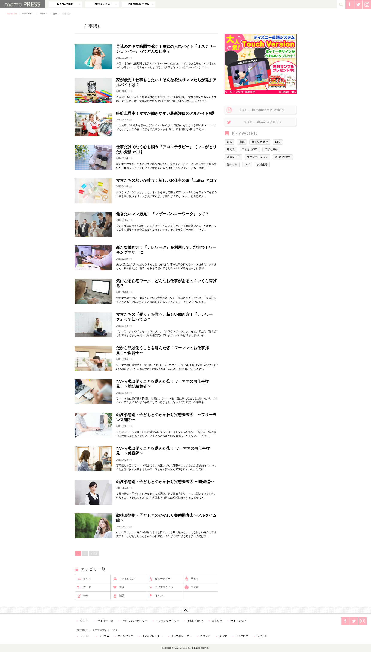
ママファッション (257, 156)
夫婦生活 (262, 164)
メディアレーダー (152, 636)
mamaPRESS (28, 13)
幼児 (277, 141)
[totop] (185, 610)
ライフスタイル (164, 587)
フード (87, 587)
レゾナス (262, 636)
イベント (160, 595)
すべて (87, 578)
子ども (195, 578)
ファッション (127, 578)
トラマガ (104, 636)
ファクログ (241, 636)
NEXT (94, 553)
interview (102, 4)
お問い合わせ (195, 620)
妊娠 (229, 141)
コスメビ (205, 636)
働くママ (232, 164)
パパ (247, 164)
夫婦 (121, 587)
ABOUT (84, 620)
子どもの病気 (249, 149)
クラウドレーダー (181, 636)
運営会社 (217, 620)
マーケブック (125, 636)
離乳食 (231, 149)
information (138, 4)
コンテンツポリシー (167, 620)
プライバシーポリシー (134, 620)
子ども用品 (271, 149)
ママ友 (195, 587)
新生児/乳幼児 (260, 141)
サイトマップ (238, 620)
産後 (242, 141)
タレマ (223, 636)
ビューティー (162, 578)
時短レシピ (233, 156)
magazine (65, 4)
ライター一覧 (105, 620)
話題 (121, 595)
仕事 (55, 13)
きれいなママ (282, 156)
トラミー (85, 636)
